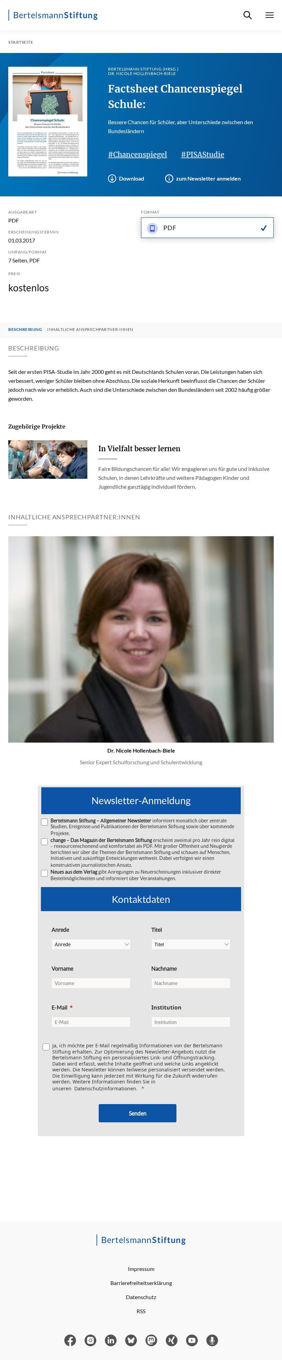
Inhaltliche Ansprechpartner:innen (90, 329)
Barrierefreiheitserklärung (141, 1283)
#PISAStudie (202, 154)
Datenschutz (141, 1297)
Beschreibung (25, 329)
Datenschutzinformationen (105, 1088)
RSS (141, 1311)
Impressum (141, 1268)
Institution (166, 1007)
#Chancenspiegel (137, 154)
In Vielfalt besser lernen (139, 448)
